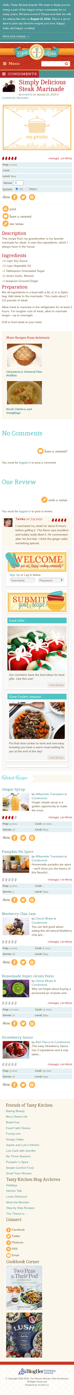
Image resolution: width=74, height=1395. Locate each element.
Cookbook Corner (22, 1261)
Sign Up (14, 574)
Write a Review (58, 499)
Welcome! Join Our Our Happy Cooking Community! (36, 562)
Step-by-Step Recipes (20, 1207)
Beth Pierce (43, 1042)
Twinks (20, 519)
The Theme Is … (17, 1213)
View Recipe (56, 685)
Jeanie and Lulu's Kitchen (22, 1145)
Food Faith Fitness (18, 1128)
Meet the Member (17, 1202)
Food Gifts (16, 620)
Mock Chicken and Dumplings (19, 411)
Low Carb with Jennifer (21, 1150)
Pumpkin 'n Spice (17, 1162)
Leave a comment (21, 216)
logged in (25, 462)
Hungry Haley (15, 1139)
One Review (17, 223)
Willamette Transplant (50, 794)
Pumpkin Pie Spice (17, 851)
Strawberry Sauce (17, 1037)
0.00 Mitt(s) (66, 879)
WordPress (43, 1385)
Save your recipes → (16, 36)
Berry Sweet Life (16, 1116)
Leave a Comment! (56, 451)
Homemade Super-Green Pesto (28, 976)
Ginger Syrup (13, 789)
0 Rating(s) (53, 879)
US (21, 189)
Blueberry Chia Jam (19, 914)
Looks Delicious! (16, 1196)
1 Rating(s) (53, 158)
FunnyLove (13, 1133)
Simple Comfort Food (20, 1167)
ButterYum (13, 1122)
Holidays (11, 1185)
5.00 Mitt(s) (66, 158)
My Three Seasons (18, 1156)
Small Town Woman (19, 1173)
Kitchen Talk (14, 1190)
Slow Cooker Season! (25, 697)
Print (13, 208)
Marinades (23, 97)
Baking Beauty (15, 1111)
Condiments (22, 74)
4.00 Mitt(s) (66, 817)
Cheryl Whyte (44, 918)
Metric (33, 189)
